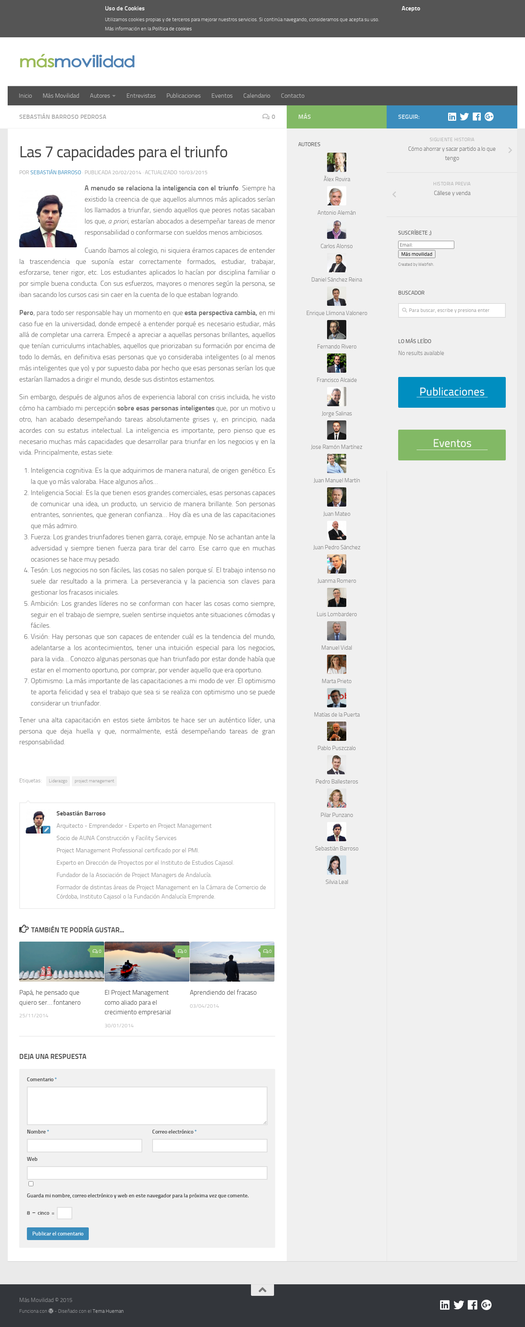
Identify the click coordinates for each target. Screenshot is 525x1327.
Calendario (256, 95)
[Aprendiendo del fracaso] (232, 962)
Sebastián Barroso (55, 172)
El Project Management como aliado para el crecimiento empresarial (138, 1002)
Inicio (25, 95)
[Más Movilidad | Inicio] (77, 62)
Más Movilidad (61, 95)
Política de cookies (172, 29)
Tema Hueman (108, 1311)
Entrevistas (141, 95)
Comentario (42, 1079)
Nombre (38, 1132)
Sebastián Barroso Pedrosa (62, 116)
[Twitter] (464, 116)
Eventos (222, 95)
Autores (100, 95)
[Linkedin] (452, 116)
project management (94, 781)
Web (32, 1159)
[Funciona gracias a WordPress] (50, 1311)
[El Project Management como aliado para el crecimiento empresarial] (147, 962)
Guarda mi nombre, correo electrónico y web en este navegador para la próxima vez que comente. (138, 1195)
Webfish (425, 264)
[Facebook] (476, 116)
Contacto (292, 95)
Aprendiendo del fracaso (223, 992)
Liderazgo (58, 781)
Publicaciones (183, 95)
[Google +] (488, 116)
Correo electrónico (174, 1132)
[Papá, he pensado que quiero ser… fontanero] (61, 962)
